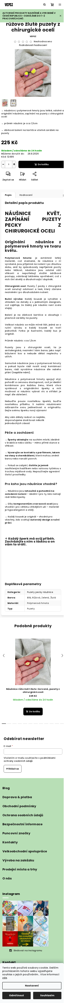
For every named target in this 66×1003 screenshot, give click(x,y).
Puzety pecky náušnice (40, 592)
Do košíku (43, 164)
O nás (7, 878)
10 (57, 723)
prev (3, 655)
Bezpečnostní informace (22, 824)
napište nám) (21, 372)
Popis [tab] (8, 195)
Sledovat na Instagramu (28, 950)
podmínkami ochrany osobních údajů (29, 759)
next (62, 655)
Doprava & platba (17, 797)
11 (62, 723)
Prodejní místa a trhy (19, 869)
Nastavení (32, 985)
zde (4, 978)
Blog (6, 788)
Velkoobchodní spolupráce (24, 851)
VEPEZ (33, 36)
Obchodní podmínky (19, 806)
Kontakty (10, 842)
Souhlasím (47, 995)
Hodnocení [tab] (26, 195)
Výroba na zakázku (18, 860)
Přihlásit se (12, 768)
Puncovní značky (16, 833)
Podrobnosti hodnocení (33, 45)
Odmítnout (16, 995)
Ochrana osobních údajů (22, 815)
